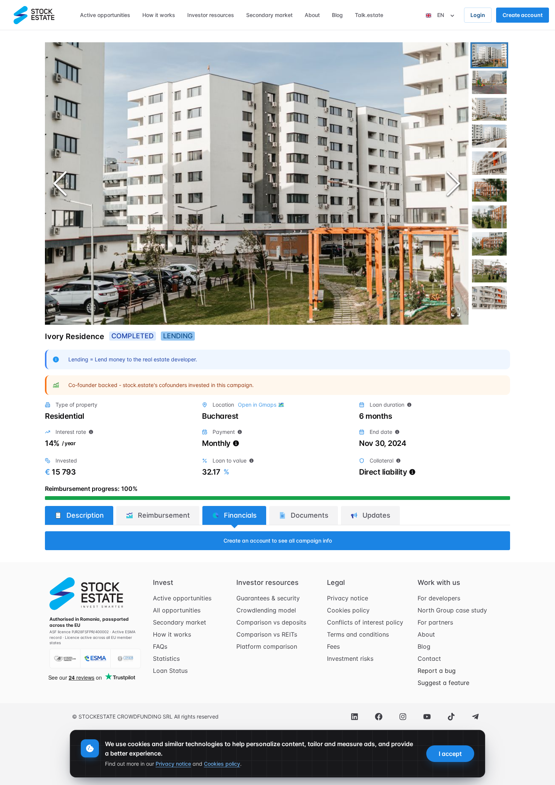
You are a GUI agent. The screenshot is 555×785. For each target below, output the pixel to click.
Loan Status (170, 670)
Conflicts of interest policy (365, 622)
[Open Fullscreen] (456, 312)
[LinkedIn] (354, 716)
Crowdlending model (266, 610)
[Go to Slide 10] (489, 298)
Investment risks (350, 658)
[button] (257, 183)
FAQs (160, 646)
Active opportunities (182, 598)
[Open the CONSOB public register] (125, 658)
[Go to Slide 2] (489, 82)
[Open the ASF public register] (65, 658)
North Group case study (452, 610)
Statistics (166, 658)
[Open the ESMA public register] (95, 658)
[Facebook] (378, 716)
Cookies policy (348, 610)
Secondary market (179, 622)
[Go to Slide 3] (489, 109)
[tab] (79, 515)
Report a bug (437, 670)
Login (477, 15)
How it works (172, 634)
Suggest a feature (443, 682)
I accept (450, 753)
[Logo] (34, 15)
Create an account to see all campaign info (278, 540)
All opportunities (176, 610)
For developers (439, 598)
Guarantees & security (268, 598)
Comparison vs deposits (271, 622)
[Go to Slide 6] (489, 190)
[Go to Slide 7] (489, 217)
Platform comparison (266, 646)
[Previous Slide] (60, 183)
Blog (424, 646)
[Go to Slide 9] (489, 271)
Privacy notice (347, 598)
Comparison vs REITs (266, 634)
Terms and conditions (358, 634)
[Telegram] (475, 716)
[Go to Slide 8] (489, 244)
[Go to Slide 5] (489, 163)
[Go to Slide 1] (489, 55)
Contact (429, 658)
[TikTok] (451, 716)
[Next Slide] (453, 183)
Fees (333, 646)
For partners (435, 622)
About (426, 634)
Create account (523, 15)
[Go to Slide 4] (489, 136)
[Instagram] (402, 716)
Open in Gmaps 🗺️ (261, 404)
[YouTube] (427, 716)
